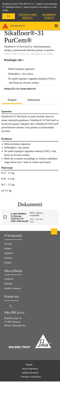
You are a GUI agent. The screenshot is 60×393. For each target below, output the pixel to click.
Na (8, 16)
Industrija (8, 283)
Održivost (8, 253)
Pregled (12, 99)
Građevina (8, 279)
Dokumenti (33, 99)
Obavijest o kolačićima (31, 376)
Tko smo (8, 244)
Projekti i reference (12, 288)
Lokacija (8, 258)
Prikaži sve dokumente (20, 89)
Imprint (29, 364)
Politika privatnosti (30, 372)
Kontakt (7, 262)
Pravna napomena (30, 368)
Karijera (7, 248)
